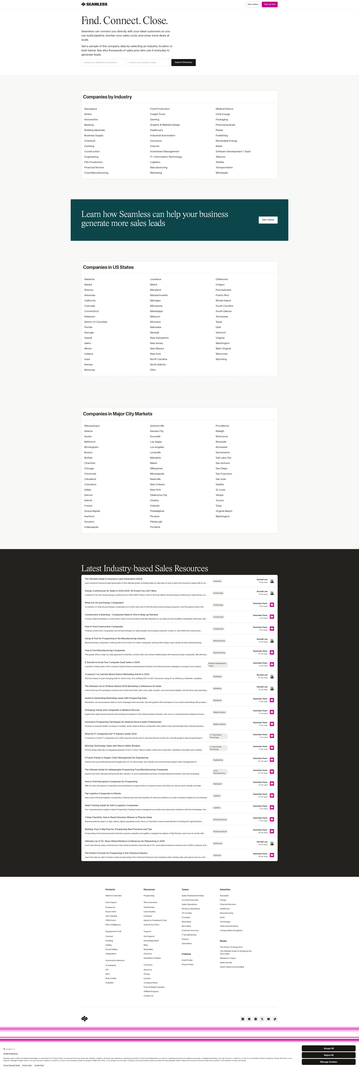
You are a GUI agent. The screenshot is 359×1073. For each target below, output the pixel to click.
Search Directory (183, 62)
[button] (103, 62)
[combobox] (103, 62)
